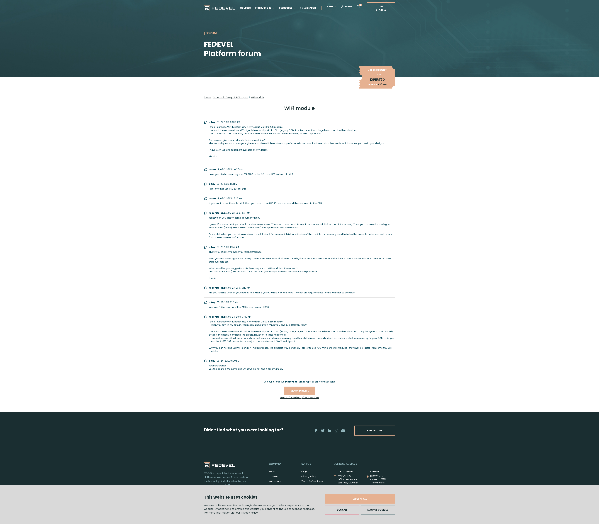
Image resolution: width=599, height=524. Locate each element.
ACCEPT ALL (360, 498)
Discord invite (299, 390)
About (272, 471)
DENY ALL (342, 509)
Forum (207, 97)
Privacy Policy (249, 512)
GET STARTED (381, 8)
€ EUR (330, 6)
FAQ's (304, 471)
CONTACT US (374, 430)
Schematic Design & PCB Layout (230, 97)
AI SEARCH (310, 8)
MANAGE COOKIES (377, 509)
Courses (273, 476)
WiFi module (257, 97)
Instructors (275, 481)
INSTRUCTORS (263, 8)
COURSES (245, 8)
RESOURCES (286, 8)
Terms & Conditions (312, 481)
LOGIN (348, 6)
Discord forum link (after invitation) (299, 397)
